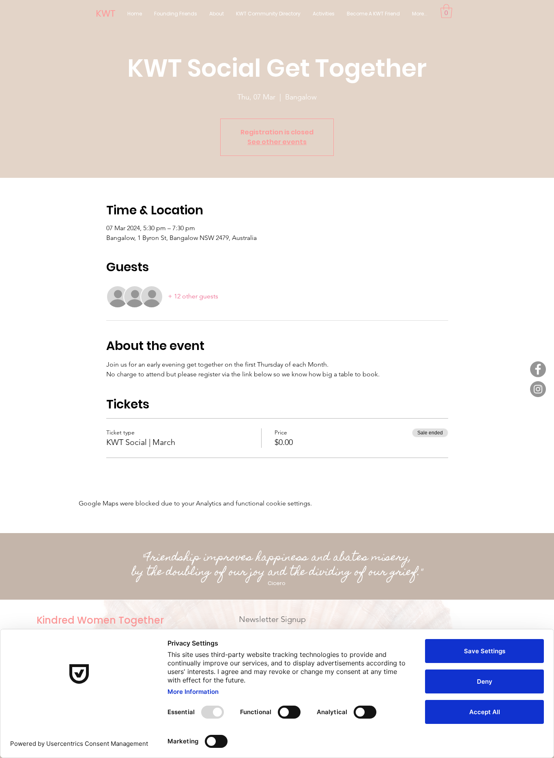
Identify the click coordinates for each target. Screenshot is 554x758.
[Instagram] (538, 389)
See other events (277, 142)
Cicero (277, 583)
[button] (446, 11)
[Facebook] (538, 369)
